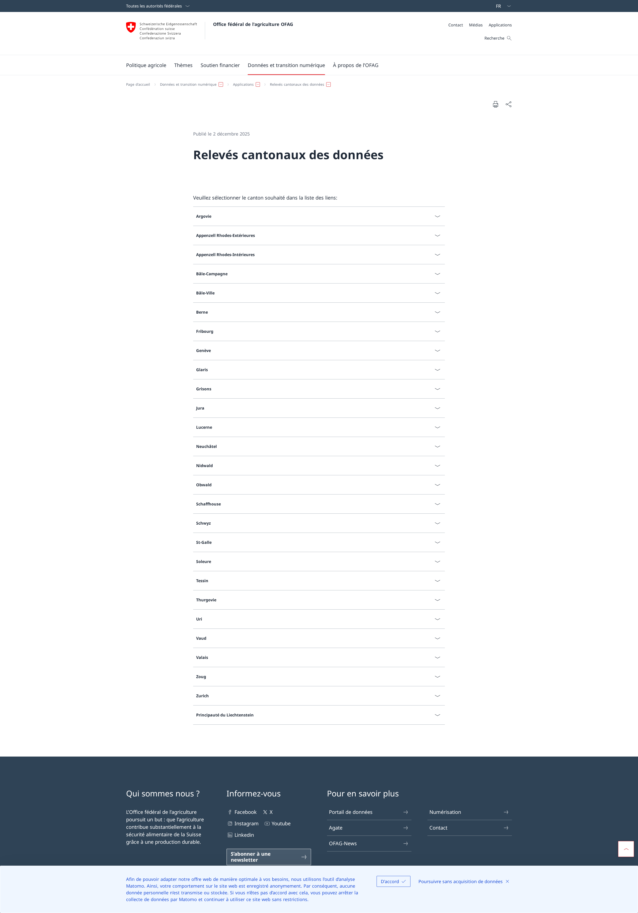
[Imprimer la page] (495, 104)
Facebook (246, 812)
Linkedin (244, 835)
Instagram (247, 823)
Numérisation (445, 812)
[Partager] (508, 104)
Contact (438, 827)
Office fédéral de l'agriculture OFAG (253, 24)
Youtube (281, 823)
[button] (146, 65)
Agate (335, 827)
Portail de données (351, 812)
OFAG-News (343, 843)
